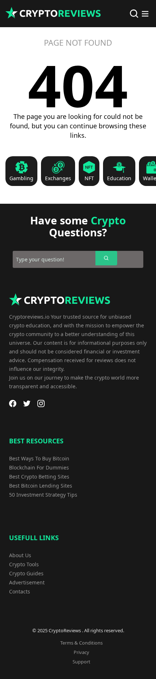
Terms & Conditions (81, 642)
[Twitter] (26, 403)
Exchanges (58, 178)
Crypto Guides (26, 573)
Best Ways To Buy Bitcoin (39, 458)
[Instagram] (41, 403)
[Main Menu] (145, 14)
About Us (20, 555)
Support (81, 661)
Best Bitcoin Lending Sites (40, 485)
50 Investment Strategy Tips (43, 494)
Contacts (19, 591)
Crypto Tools (24, 564)
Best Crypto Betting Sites (39, 476)
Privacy (81, 652)
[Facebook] (12, 403)
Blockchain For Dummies (39, 467)
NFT (89, 178)
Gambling (21, 178)
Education (119, 178)
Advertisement (27, 582)
